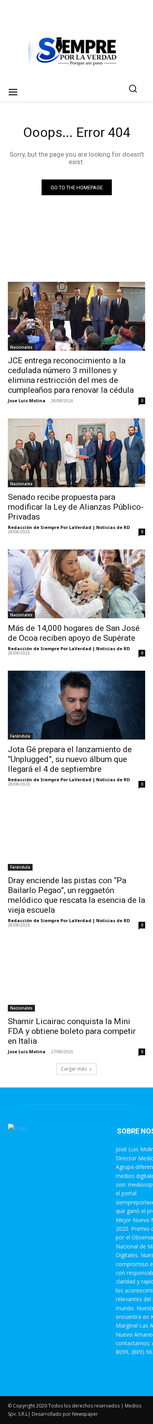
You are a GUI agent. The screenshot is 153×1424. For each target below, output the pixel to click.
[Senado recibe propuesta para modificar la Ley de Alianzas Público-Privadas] (76, 452)
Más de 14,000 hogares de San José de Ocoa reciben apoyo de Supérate (74, 633)
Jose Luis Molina (27, 400)
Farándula (20, 736)
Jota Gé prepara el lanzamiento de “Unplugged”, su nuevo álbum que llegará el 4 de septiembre (70, 759)
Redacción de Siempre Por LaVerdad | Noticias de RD (69, 527)
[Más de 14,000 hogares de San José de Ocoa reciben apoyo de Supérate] (76, 583)
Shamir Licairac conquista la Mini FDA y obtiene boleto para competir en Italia (72, 1031)
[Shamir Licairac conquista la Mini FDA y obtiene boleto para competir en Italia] (76, 977)
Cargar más (74, 1068)
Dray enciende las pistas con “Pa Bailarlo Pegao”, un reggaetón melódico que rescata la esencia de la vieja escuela (76, 895)
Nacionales (21, 347)
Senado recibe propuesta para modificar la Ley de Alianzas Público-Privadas (76, 507)
